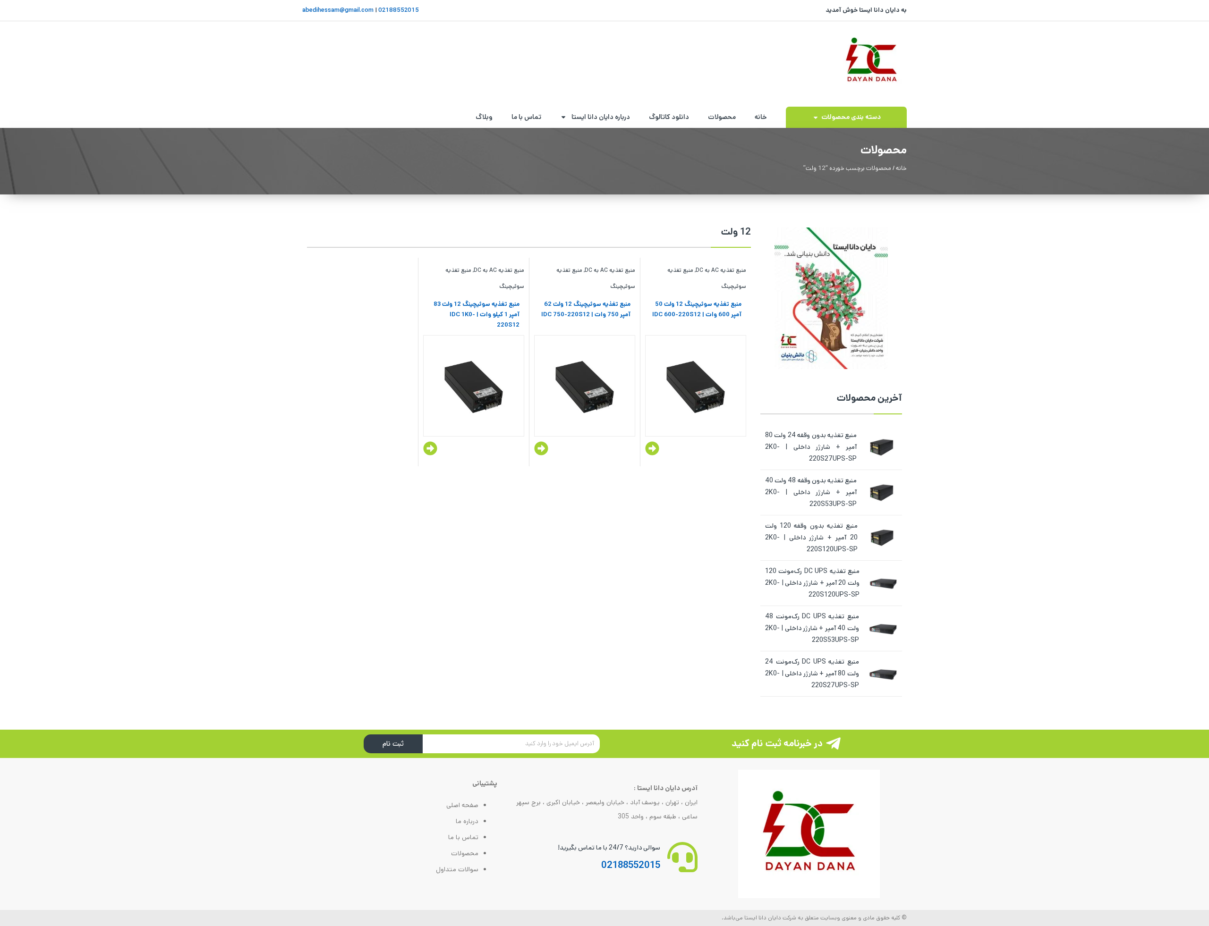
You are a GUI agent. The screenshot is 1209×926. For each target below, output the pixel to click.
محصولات (722, 117)
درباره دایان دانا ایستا (600, 117)
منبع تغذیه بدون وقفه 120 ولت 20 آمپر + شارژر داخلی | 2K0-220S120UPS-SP (811, 537)
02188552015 (398, 10)
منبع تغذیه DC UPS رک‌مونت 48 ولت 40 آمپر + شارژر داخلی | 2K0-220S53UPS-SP (812, 628)
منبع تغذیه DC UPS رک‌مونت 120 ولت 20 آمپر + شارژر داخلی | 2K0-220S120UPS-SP (812, 582)
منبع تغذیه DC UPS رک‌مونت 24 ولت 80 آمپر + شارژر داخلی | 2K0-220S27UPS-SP (812, 673)
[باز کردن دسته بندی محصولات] (815, 117)
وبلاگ (484, 117)
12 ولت (736, 232)
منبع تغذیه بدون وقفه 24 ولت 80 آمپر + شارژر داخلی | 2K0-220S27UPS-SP (811, 446)
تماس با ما (526, 117)
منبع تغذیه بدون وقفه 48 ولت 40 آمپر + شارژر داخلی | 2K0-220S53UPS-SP (811, 492)
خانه (761, 117)
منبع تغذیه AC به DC (721, 270)
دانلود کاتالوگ (669, 117)
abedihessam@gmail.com (338, 10)
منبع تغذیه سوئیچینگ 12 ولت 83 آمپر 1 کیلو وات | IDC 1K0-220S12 (476, 314)
